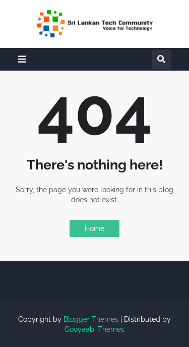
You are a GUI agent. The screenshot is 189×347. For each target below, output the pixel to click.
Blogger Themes (91, 319)
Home (94, 228)
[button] (22, 59)
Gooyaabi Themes (94, 329)
